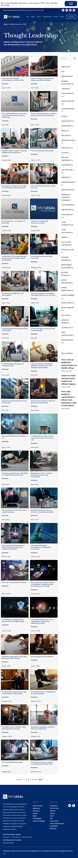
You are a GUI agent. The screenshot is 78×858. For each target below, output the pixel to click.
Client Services (67, 93)
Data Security (66, 121)
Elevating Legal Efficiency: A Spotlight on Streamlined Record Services (15, 474)
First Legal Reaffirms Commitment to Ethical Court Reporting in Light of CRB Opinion (14, 115)
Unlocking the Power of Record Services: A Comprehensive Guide (42, 511)
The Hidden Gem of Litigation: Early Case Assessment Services (14, 728)
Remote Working (67, 307)
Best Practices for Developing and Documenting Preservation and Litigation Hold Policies (13, 547)
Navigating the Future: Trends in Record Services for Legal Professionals (42, 475)
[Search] (74, 58)
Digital (64, 131)
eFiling (64, 152)
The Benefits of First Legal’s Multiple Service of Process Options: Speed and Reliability (14, 258)
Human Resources (68, 182)
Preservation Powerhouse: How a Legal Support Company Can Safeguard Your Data (42, 621)
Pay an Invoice (54, 821)
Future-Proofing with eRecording (42, 150)
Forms (52, 816)
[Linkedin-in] (69, 805)
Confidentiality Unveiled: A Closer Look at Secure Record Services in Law (42, 437)
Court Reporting (67, 109)
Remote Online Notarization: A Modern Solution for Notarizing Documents (44, 114)
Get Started (53, 805)
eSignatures (66, 165)
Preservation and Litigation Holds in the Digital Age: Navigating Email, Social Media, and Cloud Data (43, 584)
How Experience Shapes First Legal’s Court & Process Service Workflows (14, 187)
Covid (63, 116)
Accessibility (54, 826)
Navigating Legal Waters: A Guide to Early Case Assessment (43, 728)
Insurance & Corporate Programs (66, 197)
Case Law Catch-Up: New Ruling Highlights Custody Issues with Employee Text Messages (41, 365)
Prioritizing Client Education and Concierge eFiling (12, 364)
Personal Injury (67, 250)
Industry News (67, 190)
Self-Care (65, 315)
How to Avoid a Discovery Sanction (42, 656)
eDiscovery (65, 148)
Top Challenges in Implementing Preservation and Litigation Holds (13, 620)
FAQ (51, 818)
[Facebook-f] (73, 805)
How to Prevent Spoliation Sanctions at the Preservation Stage (43, 401)
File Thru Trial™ (67, 170)
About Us (64, 67)
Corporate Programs (39, 821)
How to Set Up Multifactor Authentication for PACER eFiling (13, 79)
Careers (64, 89)
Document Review (68, 140)
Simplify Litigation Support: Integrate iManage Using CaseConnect (14, 151)
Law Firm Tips (66, 210)
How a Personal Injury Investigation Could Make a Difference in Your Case (43, 294)
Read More (5, 84)
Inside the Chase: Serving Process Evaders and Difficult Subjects (42, 79)
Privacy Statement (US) (57, 823)
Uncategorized (67, 340)
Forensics (65, 177)
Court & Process (67, 101)
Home (5, 24)
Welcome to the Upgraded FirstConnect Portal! (39, 222)
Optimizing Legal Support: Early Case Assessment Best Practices (14, 657)
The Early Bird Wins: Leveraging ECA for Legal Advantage (43, 692)
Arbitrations (66, 76)
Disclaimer (53, 828)
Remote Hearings (67, 295)
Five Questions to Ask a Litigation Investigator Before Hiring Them (42, 763)
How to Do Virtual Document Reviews (14, 582)
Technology (66, 327)
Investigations (67, 205)
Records (35, 813)
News (63, 237)
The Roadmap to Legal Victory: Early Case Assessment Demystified (14, 692)
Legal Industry (67, 214)
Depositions (65, 126)
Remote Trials (66, 303)
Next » (41, 780)
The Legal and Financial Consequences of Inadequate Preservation (41, 547)
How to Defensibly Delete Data (12, 762)
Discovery (65, 135)
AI (62, 71)
